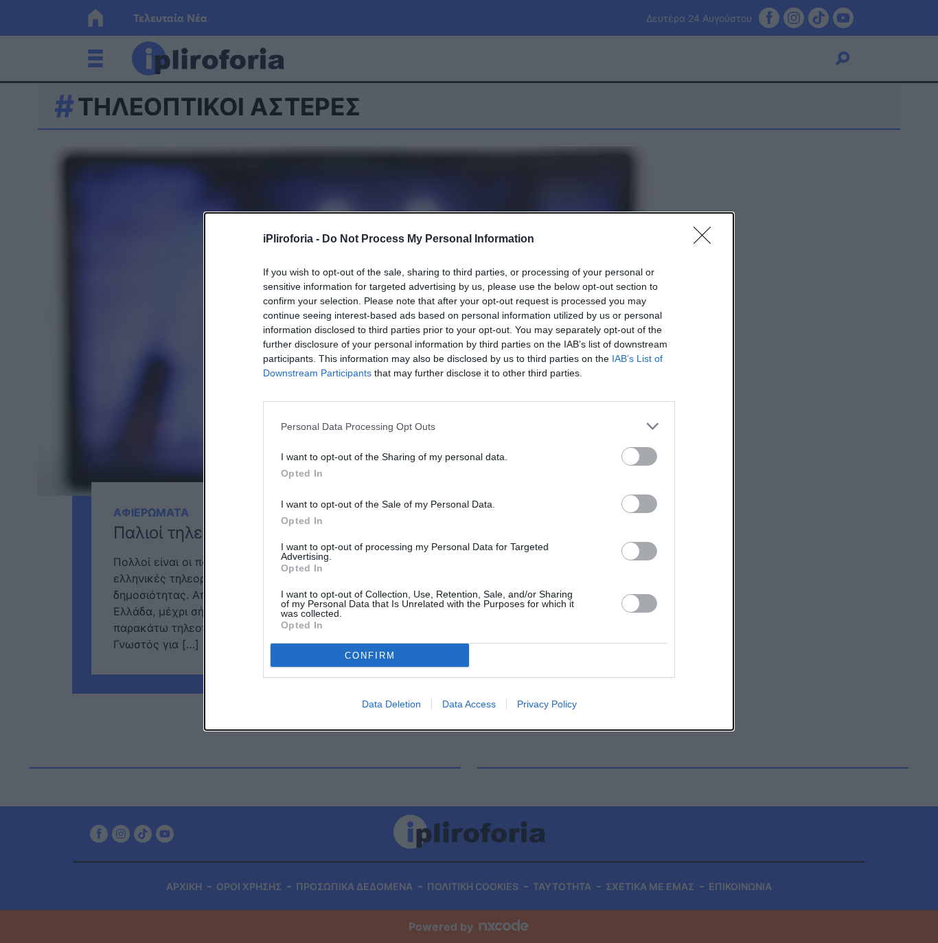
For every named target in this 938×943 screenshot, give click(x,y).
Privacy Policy (547, 703)
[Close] (707, 240)
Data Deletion (391, 703)
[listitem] (469, 426)
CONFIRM (370, 655)
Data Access (469, 703)
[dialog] (469, 471)
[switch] (639, 456)
